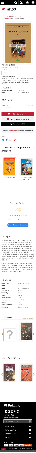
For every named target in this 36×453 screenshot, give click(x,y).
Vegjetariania (9, 343)
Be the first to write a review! (18, 225)
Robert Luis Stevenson (11, 67)
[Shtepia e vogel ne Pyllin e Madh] (26, 166)
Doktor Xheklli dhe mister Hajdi (9, 384)
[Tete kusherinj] (9, 166)
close (3, 449)
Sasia (3, 106)
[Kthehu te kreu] (3, 16)
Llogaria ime (10, 434)
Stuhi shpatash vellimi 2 (26, 343)
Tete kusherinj (10, 177)
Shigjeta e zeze (26, 383)
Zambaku (21, 90)
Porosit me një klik (19, 124)
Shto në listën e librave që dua (19, 119)
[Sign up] (30, 421)
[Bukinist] (8, 9)
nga (2, 67)
